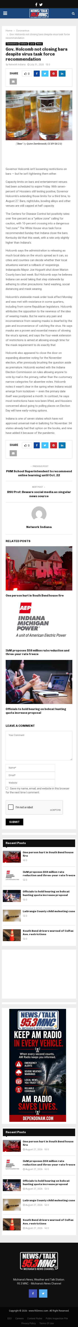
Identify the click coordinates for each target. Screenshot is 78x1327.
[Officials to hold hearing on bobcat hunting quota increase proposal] (12, 896)
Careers (19, 1318)
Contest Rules (34, 1318)
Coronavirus (12, 44)
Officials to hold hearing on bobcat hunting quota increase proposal (36, 711)
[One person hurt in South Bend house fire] (12, 857)
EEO (9, 1318)
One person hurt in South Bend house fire (35, 595)
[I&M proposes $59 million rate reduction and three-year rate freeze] (12, 876)
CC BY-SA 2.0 (54, 143)
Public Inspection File (57, 1318)
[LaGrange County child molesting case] (12, 916)
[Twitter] (43, 1293)
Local (32, 44)
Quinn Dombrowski (37, 143)
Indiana (23, 44)
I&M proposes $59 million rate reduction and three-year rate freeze (37, 652)
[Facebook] (33, 1293)
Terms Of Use (46, 1323)
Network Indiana (17, 64)
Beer (19, 143)
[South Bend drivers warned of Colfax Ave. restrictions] (12, 935)
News (39, 44)
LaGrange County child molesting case (49, 911)
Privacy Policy (28, 1323)
